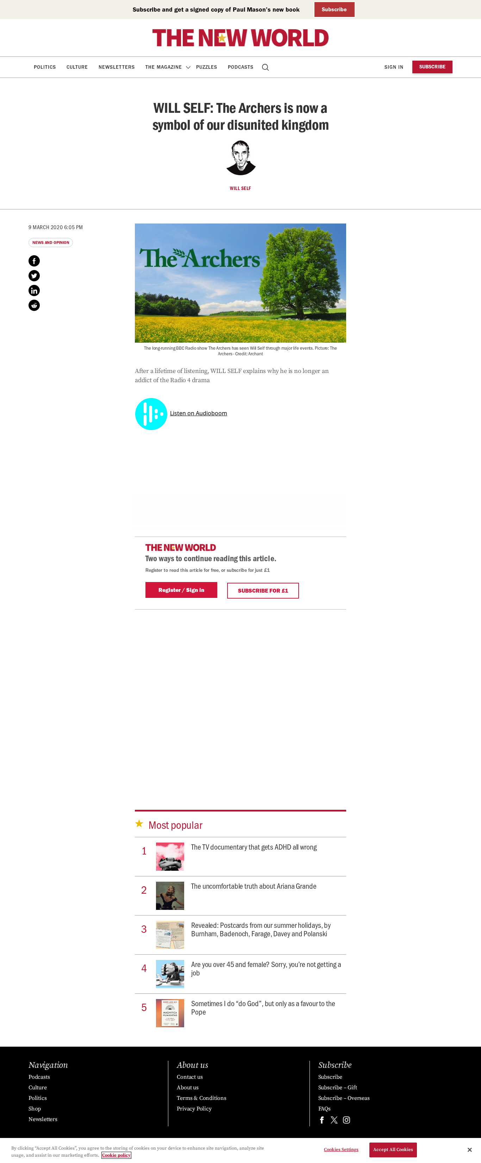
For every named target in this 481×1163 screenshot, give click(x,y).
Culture (77, 67)
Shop (35, 1108)
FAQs (324, 1108)
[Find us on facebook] (321, 1122)
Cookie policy (116, 1155)
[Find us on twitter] (334, 1122)
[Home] (240, 38)
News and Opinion (50, 242)
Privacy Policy (194, 1108)
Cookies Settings (341, 1149)
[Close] (469, 1149)
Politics (45, 67)
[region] (240, 1150)
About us (187, 1087)
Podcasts (241, 67)
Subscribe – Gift (337, 1087)
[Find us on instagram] (346, 1122)
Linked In (34, 290)
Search (266, 67)
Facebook (34, 261)
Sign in (394, 67)
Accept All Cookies (393, 1149)
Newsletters (117, 67)
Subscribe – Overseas (344, 1098)
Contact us (189, 1077)
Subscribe (334, 9)
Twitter (34, 275)
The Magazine (163, 67)
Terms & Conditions (201, 1098)
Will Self (240, 188)
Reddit (34, 305)
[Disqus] (240, 698)
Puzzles (206, 67)
